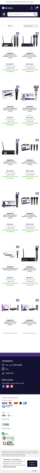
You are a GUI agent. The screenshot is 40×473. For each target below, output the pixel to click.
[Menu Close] (4, 14)
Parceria (10, 373)
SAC (7, 369)
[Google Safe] (5, 433)
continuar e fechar (32, 464)
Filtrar (11, 26)
